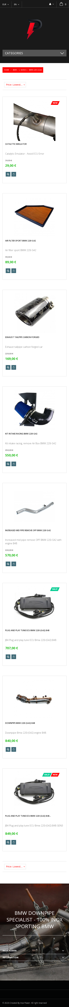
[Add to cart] (13, 174)
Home (6, 70)
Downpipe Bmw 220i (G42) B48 (20, 723)
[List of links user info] (51, 4)
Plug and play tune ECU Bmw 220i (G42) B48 (27, 630)
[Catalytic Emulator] (34, 120)
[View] (8, 174)
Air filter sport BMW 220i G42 (20, 240)
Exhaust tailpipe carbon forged (22, 337)
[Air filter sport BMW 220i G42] (34, 216)
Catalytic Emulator (16, 144)
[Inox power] (34, 28)
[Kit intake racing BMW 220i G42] (34, 410)
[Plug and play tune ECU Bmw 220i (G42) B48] (34, 606)
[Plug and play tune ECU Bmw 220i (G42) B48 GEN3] (34, 792)
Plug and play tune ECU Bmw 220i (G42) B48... (28, 815)
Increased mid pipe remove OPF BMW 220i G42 (28, 530)
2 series (22, 70)
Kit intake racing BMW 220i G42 (21, 433)
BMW (15, 70)
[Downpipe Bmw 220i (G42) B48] (34, 699)
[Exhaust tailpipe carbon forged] (34, 313)
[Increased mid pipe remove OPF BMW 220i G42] (34, 506)
